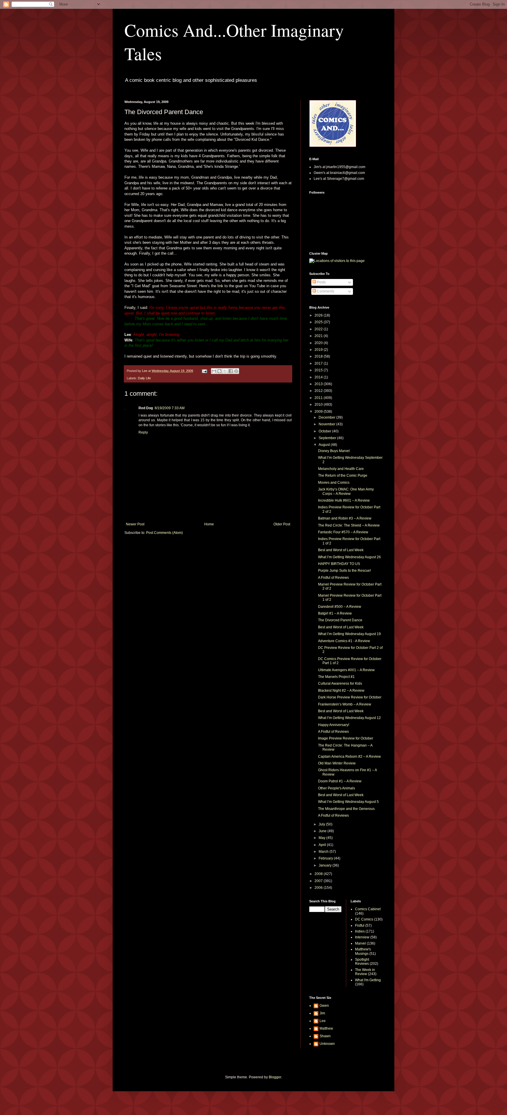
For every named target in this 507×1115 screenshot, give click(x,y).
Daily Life (144, 378)
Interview (362, 937)
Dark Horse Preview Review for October (349, 697)
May (322, 838)
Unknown (327, 1044)
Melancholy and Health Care (341, 469)
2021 (319, 336)
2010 (319, 404)
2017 (319, 363)
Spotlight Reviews (362, 961)
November (327, 424)
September (328, 438)
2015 (319, 370)
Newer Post (135, 524)
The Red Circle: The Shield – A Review (349, 525)
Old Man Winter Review (337, 763)
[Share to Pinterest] (236, 371)
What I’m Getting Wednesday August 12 (349, 718)
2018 (319, 356)
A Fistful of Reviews (333, 578)
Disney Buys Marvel (334, 451)
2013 (319, 384)
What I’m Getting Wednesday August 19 (349, 634)
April (323, 845)
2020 (319, 343)
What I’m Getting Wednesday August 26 (349, 557)
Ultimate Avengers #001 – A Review (346, 670)
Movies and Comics (333, 482)
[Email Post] (204, 371)
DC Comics (364, 919)
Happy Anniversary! (333, 725)
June (323, 831)
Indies (360, 931)
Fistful (359, 925)
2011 (319, 398)
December (327, 417)
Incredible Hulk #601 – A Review (344, 500)
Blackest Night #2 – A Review (341, 690)
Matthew (326, 1028)
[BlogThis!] (219, 371)
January (325, 865)
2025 (319, 322)
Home (209, 524)
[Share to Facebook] (231, 371)
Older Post (281, 524)
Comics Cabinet (368, 909)
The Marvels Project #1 (336, 677)
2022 (319, 329)
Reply (143, 432)
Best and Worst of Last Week (341, 550)
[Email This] (214, 371)
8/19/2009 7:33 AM (170, 408)
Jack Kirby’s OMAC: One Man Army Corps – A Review (346, 491)
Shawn (325, 1036)
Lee (323, 1021)
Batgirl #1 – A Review (335, 613)
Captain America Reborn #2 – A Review (349, 756)
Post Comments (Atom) (164, 533)
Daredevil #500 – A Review (339, 607)
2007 (319, 881)
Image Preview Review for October (345, 738)
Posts (321, 282)
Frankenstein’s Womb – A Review (344, 704)
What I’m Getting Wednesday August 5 (348, 802)
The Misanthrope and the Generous (346, 809)
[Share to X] (225, 371)
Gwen (324, 1006)
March (324, 852)
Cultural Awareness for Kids (340, 683)
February (326, 858)
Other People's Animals (336, 788)
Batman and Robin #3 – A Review (344, 518)
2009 (319, 412)
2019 (319, 350)
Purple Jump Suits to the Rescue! (344, 571)
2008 (319, 874)
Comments (325, 291)
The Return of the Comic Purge (342, 475)
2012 (319, 391)
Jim (322, 1013)
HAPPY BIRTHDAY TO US (339, 564)
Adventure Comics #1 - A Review (344, 641)
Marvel (360, 943)
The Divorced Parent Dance (340, 620)
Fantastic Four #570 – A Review (343, 532)
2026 (319, 315)
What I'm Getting (368, 980)
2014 (319, 377)
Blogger (275, 1077)
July (322, 824)
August (325, 445)
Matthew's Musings (363, 951)
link (220, 286)
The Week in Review (365, 972)
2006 (319, 888)
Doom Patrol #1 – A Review (339, 781)
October (325, 431)
